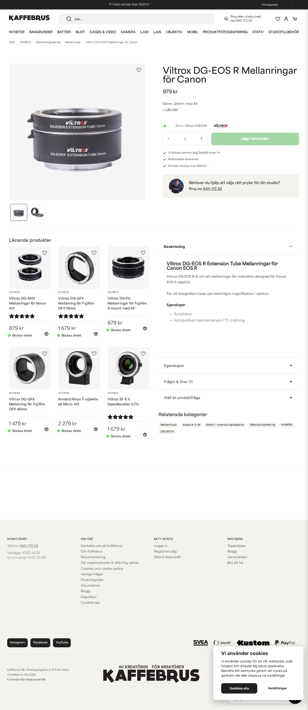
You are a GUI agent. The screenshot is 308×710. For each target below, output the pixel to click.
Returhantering (93, 557)
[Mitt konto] (286, 18)
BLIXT (80, 32)
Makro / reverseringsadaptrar (225, 425)
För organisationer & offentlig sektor (110, 563)
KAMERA (128, 32)
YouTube (62, 642)
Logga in (161, 546)
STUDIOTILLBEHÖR (284, 32)
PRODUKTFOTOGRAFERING (225, 32)
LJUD (144, 32)
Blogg (85, 591)
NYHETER (17, 32)
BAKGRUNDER (41, 32)
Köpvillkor (89, 597)
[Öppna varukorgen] (294, 18)
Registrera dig (165, 551)
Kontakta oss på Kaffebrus (101, 546)
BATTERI (64, 32)
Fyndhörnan (90, 603)
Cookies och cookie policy (102, 569)
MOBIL (192, 32)
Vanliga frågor (92, 574)
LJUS (157, 32)
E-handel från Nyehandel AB (26, 679)
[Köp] (46, 333)
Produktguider (92, 580)
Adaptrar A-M (191, 425)
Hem (12, 42)
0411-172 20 (244, 20)
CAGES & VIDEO (103, 32)
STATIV (258, 32)
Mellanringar (73, 42)
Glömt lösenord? (167, 557)
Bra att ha (235, 563)
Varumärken (90, 586)
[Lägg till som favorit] (277, 18)
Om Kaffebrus (92, 551)
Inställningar (277, 688)
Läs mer (172, 109)
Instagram (17, 642)
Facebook (40, 642)
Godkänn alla (239, 688)
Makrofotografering (48, 42)
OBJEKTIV (174, 32)
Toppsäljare (237, 546)
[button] (139, 70)
